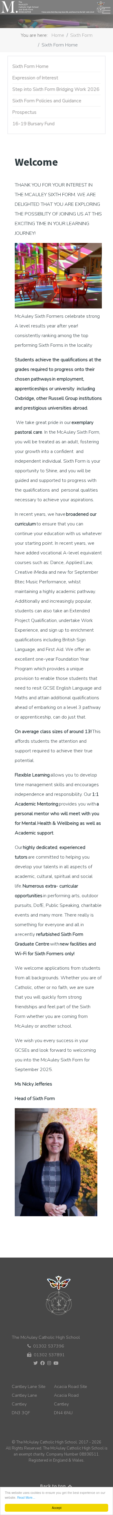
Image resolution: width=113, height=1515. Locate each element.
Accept (56, 1507)
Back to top (53, 1486)
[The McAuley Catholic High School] (53, 7)
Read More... (26, 1497)
